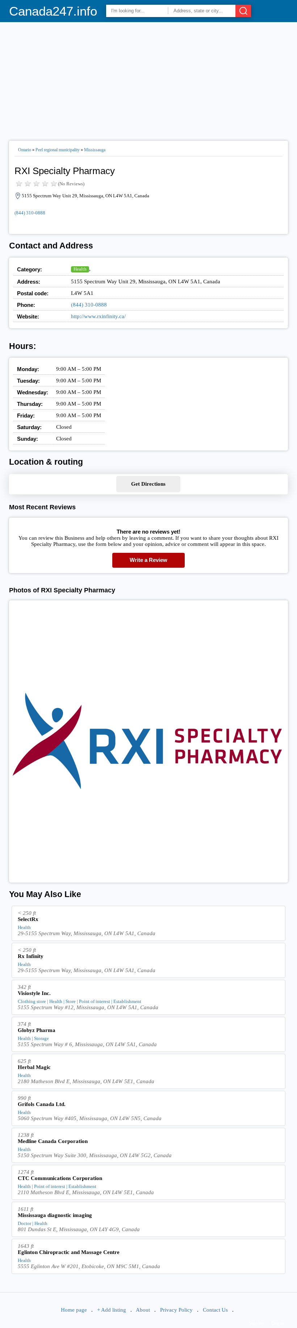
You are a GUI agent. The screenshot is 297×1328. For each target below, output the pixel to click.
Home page (74, 1310)
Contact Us (215, 1310)
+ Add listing (111, 1310)
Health (80, 269)
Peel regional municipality (57, 149)
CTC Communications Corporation (60, 1178)
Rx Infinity (30, 956)
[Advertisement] (148, 78)
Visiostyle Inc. (34, 993)
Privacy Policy (176, 1310)
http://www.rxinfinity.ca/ (98, 316)
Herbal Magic (34, 1067)
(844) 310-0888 (29, 212)
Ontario (24, 149)
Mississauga (94, 149)
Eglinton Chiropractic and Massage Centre (69, 1252)
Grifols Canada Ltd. (42, 1104)
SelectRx (28, 919)
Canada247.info (53, 11)
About (143, 1310)
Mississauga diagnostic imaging (55, 1215)
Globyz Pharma (36, 1030)
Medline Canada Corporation (53, 1141)
